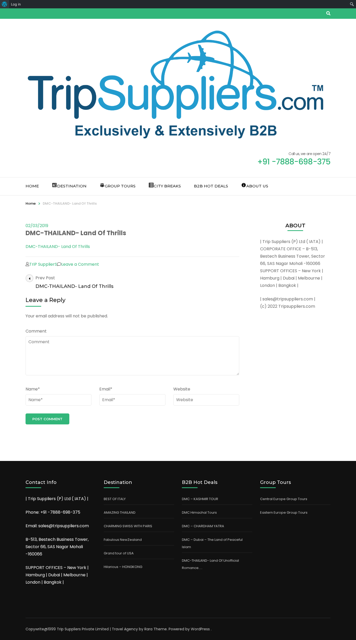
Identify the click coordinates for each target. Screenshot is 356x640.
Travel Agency (125, 629)
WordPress (200, 629)
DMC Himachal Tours (199, 512)
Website (181, 389)
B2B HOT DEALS (211, 185)
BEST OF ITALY (115, 498)
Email (105, 389)
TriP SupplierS (43, 264)
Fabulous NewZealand (123, 539)
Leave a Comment (80, 264)
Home (32, 185)
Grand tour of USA (119, 553)
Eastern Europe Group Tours (284, 512)
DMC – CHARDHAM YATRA (203, 526)
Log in (16, 4)
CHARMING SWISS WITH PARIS (128, 526)
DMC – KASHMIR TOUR (200, 498)
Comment (36, 331)
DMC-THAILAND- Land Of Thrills (58, 247)
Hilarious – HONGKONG (123, 566)
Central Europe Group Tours (283, 498)
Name (33, 389)
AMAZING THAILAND (120, 512)
